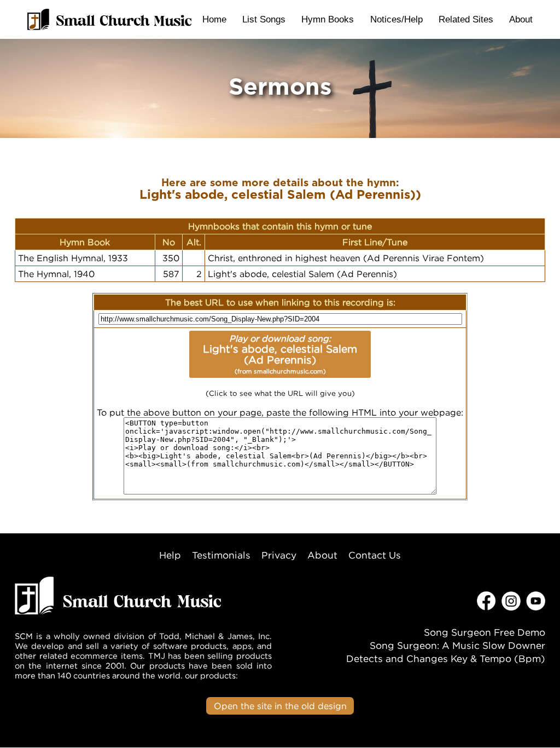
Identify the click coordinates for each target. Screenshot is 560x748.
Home (214, 19)
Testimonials (221, 555)
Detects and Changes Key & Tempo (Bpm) (445, 658)
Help (170, 555)
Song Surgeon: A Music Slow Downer (457, 645)
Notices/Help (396, 19)
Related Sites (466, 19)
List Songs (263, 19)
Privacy (278, 555)
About (521, 19)
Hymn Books (327, 19)
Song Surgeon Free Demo (484, 632)
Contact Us (374, 555)
